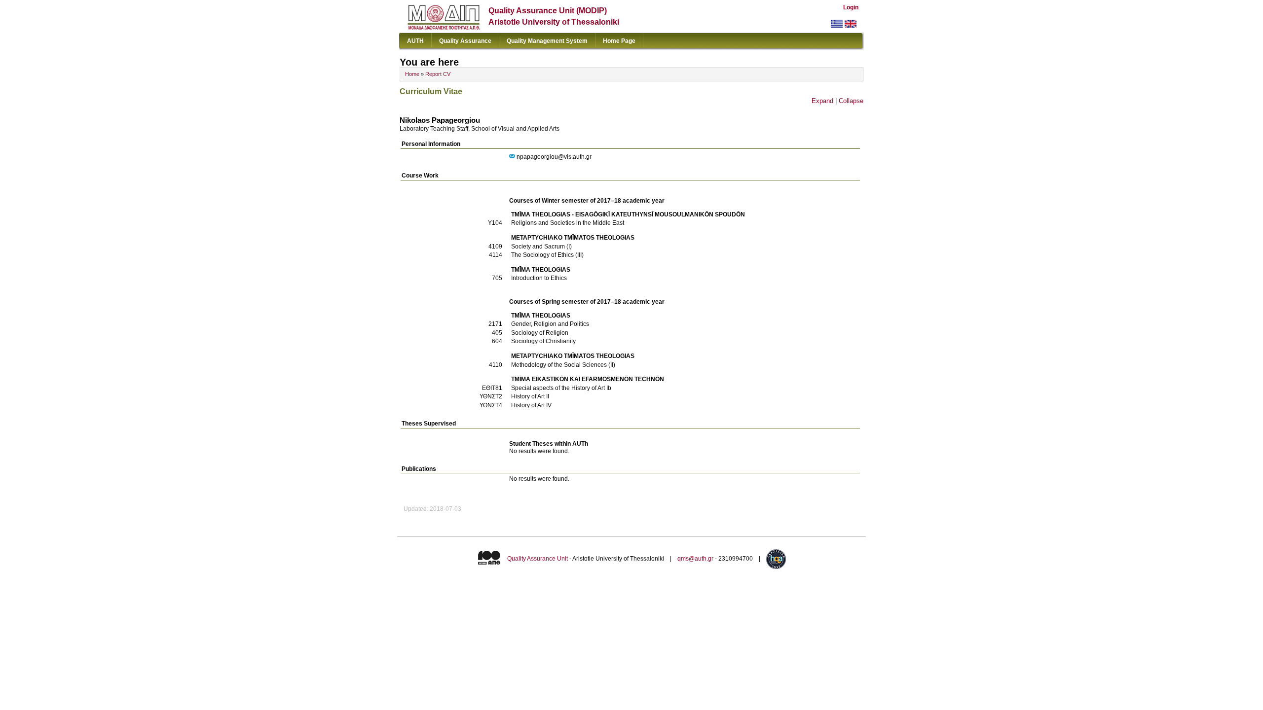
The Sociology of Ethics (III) (547, 254)
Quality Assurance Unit (537, 558)
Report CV (437, 74)
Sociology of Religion (539, 332)
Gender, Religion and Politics (550, 323)
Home (412, 74)
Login (850, 7)
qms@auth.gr (695, 558)
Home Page (619, 40)
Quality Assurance (465, 40)
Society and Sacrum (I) (541, 246)
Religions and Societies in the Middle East (567, 222)
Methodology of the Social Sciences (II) (563, 364)
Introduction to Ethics (539, 278)
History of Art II (530, 396)
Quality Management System (547, 40)
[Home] (444, 27)
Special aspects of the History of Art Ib (561, 388)
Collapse (851, 101)
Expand (822, 101)
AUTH (415, 40)
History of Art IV (531, 405)
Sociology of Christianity (543, 341)
